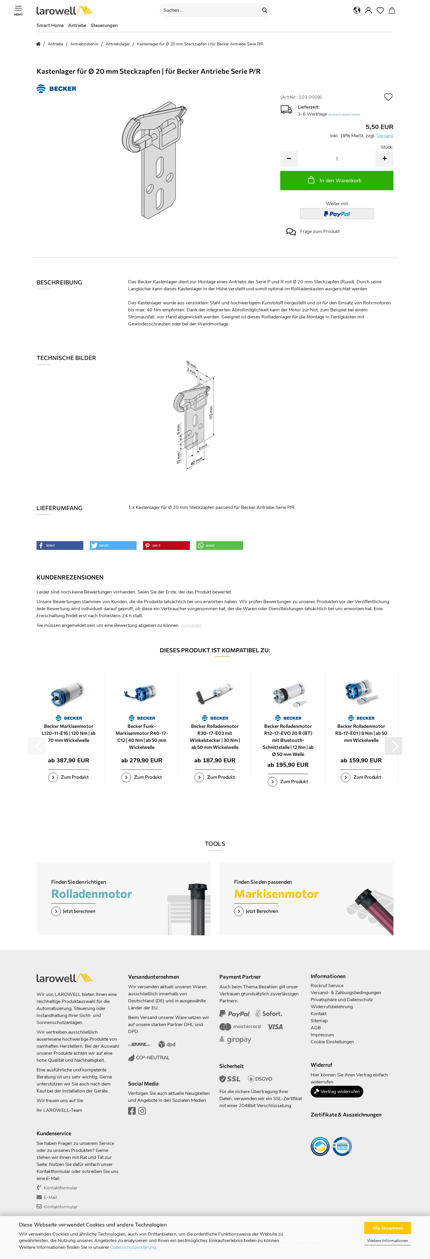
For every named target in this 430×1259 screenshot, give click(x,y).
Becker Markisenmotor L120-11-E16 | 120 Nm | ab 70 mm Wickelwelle (68, 733)
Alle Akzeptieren (387, 1228)
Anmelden (191, 625)
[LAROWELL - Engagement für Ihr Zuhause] (67, 10)
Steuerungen (104, 25)
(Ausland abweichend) (344, 114)
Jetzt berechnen (79, 911)
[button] (357, 10)
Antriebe (77, 25)
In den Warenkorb (341, 180)
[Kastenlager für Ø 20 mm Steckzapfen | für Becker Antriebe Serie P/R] (154, 160)
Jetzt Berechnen (262, 911)
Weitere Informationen (387, 1240)
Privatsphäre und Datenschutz (342, 999)
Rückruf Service (327, 985)
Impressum (322, 1035)
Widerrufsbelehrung (332, 1007)
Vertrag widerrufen (339, 1091)
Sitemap (319, 1021)
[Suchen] (264, 10)
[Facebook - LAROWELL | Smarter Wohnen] (132, 1112)
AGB (316, 1028)
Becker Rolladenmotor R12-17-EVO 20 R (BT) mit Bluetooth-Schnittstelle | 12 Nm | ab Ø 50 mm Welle (288, 740)
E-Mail (50, 1197)
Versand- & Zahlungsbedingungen (346, 992)
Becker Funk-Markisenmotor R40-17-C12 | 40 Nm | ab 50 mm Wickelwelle (142, 736)
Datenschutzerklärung (133, 1247)
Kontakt (318, 1014)
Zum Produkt (74, 777)
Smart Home (50, 25)
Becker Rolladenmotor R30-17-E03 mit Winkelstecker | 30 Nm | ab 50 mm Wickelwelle (215, 736)
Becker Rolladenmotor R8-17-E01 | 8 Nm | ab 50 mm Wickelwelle (361, 733)
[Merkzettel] (380, 10)
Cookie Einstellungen (332, 1042)
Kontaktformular (61, 1188)
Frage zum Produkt (319, 231)
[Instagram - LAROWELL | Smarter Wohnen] (142, 1112)
